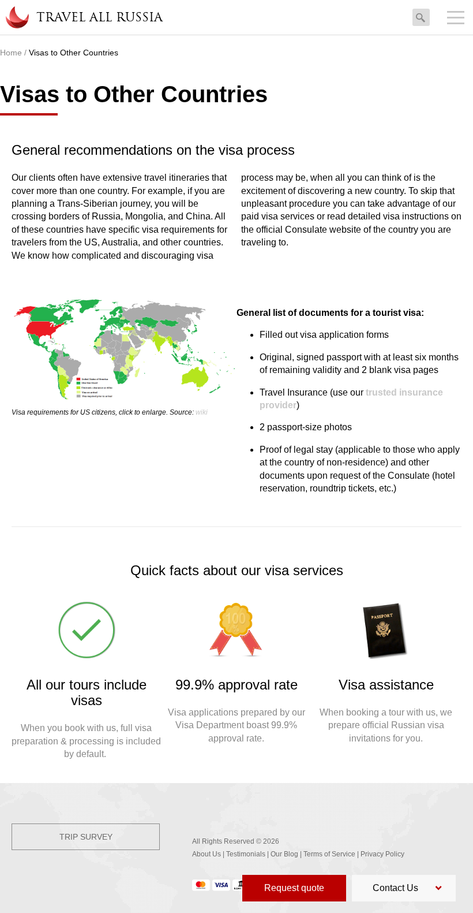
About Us (206, 854)
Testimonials (245, 854)
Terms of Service (329, 854)
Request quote (294, 888)
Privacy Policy (382, 854)
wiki (202, 412)
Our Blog (284, 854)
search (421, 15)
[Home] (16, 17)
